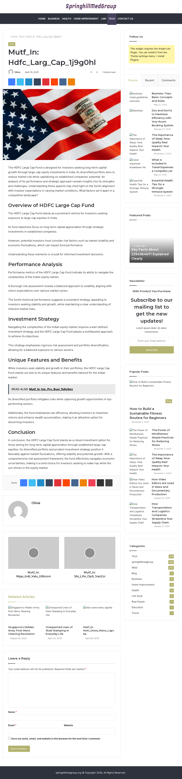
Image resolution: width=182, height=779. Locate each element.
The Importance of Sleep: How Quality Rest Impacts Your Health (162, 142)
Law (103, 18)
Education (137, 607)
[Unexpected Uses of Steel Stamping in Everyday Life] (62, 615)
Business (54, 18)
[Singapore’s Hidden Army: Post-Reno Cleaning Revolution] (24, 615)
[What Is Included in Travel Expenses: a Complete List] (139, 164)
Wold (134, 567)
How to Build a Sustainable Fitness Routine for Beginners (148, 413)
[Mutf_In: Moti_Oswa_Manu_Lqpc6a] (99, 615)
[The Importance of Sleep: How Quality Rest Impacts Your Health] (139, 144)
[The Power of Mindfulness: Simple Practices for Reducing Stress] (139, 437)
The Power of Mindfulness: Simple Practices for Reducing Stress (163, 438)
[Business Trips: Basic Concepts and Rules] (139, 98)
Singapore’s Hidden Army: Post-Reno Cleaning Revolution (21, 631)
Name (12, 712)
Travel (135, 613)
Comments (168, 80)
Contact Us (125, 18)
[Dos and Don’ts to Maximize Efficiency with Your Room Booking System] (139, 115)
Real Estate (138, 601)
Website (68, 725)
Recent (149, 80)
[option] (152, 243)
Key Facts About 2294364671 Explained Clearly (150, 254)
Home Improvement (86, 18)
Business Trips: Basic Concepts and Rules (162, 97)
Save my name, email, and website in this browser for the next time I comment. (56, 738)
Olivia (17, 72)
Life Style (137, 596)
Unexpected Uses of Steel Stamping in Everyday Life (59, 631)
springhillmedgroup (142, 561)
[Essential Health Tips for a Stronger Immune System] (139, 186)
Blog (134, 573)
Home (42, 18)
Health (66, 18)
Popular (133, 80)
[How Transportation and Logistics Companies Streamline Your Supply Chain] (139, 513)
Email (12, 725)
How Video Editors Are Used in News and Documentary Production (163, 487)
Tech (112, 18)
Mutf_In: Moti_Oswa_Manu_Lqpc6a (98, 631)
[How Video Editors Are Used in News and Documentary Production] (139, 487)
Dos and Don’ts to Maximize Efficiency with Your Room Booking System (162, 118)
